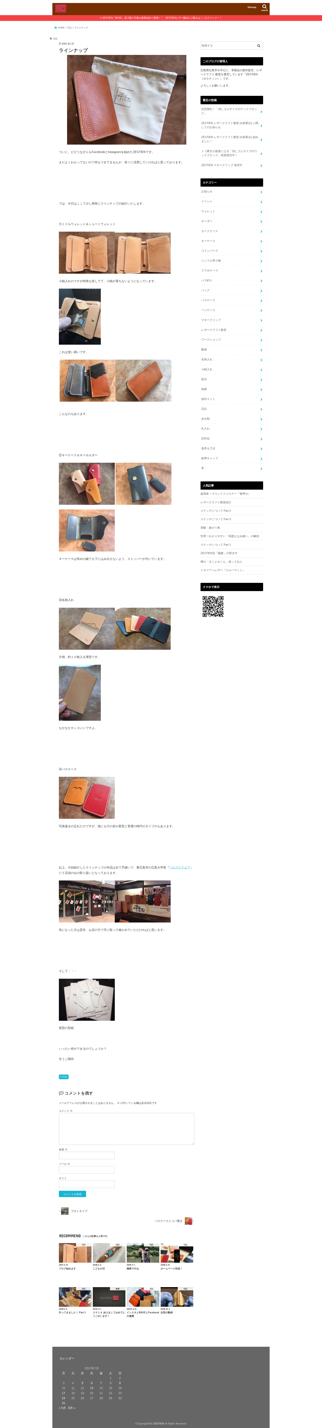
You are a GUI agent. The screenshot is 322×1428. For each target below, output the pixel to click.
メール (64, 1163)
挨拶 (204, 389)
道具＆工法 (208, 448)
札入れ (205, 428)
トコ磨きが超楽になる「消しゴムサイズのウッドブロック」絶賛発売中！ (229, 153)
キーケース (208, 240)
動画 (204, 349)
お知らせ (206, 191)
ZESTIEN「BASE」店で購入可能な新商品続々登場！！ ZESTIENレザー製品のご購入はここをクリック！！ (162, 17)
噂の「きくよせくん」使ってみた (221, 561)
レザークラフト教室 (213, 329)
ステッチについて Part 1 (216, 544)
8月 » (71, 1408)
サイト (63, 1178)
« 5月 (62, 1408)
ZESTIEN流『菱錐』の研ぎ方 (219, 553)
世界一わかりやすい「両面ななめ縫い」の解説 (230, 536)
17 (63, 1393)
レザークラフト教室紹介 (216, 502)
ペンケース (208, 310)
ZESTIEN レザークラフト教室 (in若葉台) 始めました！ (229, 139)
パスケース (208, 300)
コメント (66, 1110)
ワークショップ (211, 339)
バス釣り (206, 280)
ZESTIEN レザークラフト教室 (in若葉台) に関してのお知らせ (229, 125)
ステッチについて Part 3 (216, 519)
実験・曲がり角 (210, 527)
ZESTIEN (158, 1423)
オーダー (206, 221)
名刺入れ (206, 359)
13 (91, 1388)
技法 (204, 379)
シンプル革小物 (211, 260)
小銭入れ (206, 369)
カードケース (209, 231)
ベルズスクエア (179, 867)
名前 (63, 1149)
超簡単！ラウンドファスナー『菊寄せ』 (226, 493)
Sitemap (251, 7)
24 (63, 1398)
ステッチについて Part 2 (216, 510)
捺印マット (208, 399)
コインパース (209, 250)
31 (63, 1403)
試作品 (205, 438)
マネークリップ (211, 320)
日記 (65, 1076)
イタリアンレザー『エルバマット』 (223, 570)
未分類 (205, 418)
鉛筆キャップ (209, 458)
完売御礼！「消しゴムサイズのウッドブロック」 (229, 111)
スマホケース (209, 270)
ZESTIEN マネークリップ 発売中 (221, 165)
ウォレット (208, 211)
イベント (206, 201)
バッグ (205, 290)
